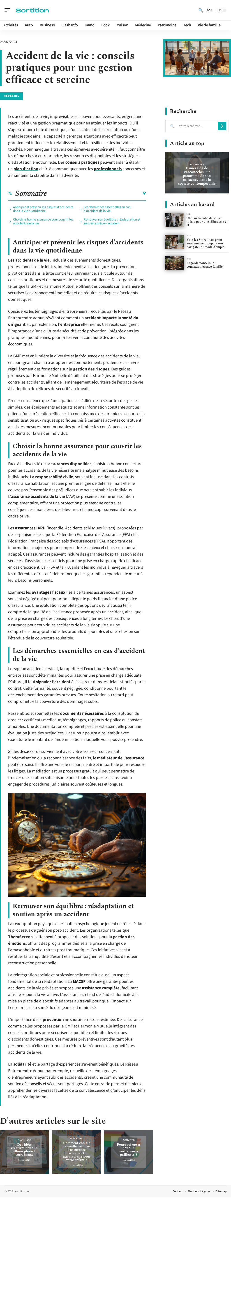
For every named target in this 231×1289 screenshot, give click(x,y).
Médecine (11, 96)
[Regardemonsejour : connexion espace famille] (174, 263)
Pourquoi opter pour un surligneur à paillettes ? (128, 1149)
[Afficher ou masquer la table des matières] (96, 193)
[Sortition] (32, 10)
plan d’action (26, 169)
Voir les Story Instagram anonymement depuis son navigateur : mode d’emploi (206, 243)
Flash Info (24, 1140)
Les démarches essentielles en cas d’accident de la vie (107, 209)
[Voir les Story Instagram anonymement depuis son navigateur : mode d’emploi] (174, 242)
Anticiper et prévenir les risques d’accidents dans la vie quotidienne (43, 209)
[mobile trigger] (8, 10)
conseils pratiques (82, 162)
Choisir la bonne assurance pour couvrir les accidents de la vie (43, 221)
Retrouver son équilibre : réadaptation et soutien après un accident (112, 221)
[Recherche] (200, 10)
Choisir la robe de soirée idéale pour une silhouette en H (207, 222)
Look (189, 214)
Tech (189, 235)
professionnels (108, 169)
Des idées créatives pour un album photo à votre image (24, 1149)
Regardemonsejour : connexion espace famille (205, 265)
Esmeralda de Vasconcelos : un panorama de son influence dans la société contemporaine (197, 175)
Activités (129, 1140)
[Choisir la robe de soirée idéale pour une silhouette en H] (174, 220)
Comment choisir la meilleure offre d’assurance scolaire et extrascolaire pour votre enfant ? (76, 1151)
